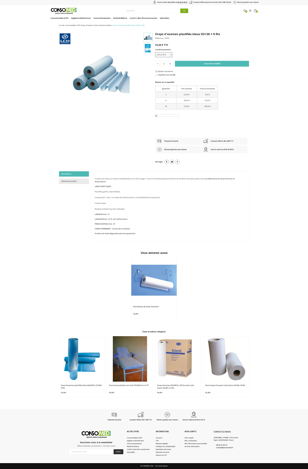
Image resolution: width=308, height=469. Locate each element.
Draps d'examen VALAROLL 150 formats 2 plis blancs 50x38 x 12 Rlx (175, 386)
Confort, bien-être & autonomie (138, 449)
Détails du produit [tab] (69, 181)
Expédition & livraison (163, 449)
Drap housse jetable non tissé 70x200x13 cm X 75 (129, 385)
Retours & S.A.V (161, 455)
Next (136, 74)
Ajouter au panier (212, 63)
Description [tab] (66, 174)
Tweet (172, 162)
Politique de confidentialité (165, 446)
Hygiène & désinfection (135, 441)
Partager (166, 162)
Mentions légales (162, 444)
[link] (65, 38)
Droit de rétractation (192, 446)
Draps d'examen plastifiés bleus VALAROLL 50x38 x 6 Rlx (81, 386)
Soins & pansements (134, 444)
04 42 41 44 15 (182, 2)
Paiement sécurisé (162, 452)
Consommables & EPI (134, 438)
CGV (157, 441)
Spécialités (131, 452)
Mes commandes (191, 441)
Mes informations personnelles (196, 444)
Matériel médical (133, 446)
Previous (64, 74)
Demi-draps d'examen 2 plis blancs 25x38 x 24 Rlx (225, 385)
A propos (159, 438)
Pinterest (177, 162)
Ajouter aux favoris (165, 71)
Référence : (159, 38)
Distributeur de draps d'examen (146, 306)
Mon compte (189, 438)
